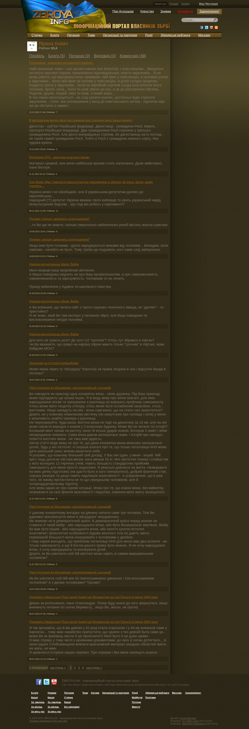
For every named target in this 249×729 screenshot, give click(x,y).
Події (149, 35)
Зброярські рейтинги (175, 35)
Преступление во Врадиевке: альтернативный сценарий (70, 388)
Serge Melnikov (188, 718)
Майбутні (137, 697)
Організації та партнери (120, 35)
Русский (173, 4)
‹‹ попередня (38, 667)
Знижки (165, 11)
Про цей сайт (60, 721)
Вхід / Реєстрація (208, 4)
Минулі (136, 707)
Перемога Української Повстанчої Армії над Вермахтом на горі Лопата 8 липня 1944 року (93, 597)
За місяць (36, 707)
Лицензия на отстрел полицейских (54, 363)
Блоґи (54, 35)
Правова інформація (40, 721)
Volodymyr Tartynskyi (193, 723)
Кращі (34, 697)
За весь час (38, 711)
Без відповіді (71, 707)
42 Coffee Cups (190, 721)
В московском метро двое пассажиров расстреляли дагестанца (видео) (80, 120)
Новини (52, 693)
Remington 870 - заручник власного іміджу (59, 157)
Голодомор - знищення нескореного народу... (61, 63)
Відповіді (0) (105, 56)
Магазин (204, 35)
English (185, 4)
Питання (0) (79, 56)
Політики (150, 697)
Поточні (136, 702)
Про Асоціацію (123, 11)
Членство (147, 11)
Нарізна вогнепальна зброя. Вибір (54, 264)
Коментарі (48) (133, 56)
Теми (91, 35)
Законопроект (209, 11)
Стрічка (37, 35)
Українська (160, 4)
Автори (95, 693)
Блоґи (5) (56, 56)
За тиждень (38, 702)
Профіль (36, 56)
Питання (73, 35)
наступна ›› (58, 667)
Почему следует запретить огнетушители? (59, 219)
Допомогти (185, 11)
